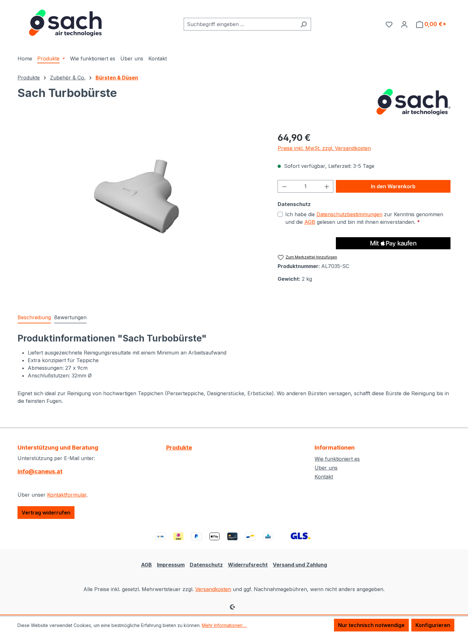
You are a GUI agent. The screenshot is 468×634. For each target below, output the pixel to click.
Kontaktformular (67, 495)
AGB (309, 222)
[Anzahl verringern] (284, 186)
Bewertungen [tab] (70, 317)
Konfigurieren (432, 625)
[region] (141, 199)
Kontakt (324, 476)
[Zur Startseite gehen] (65, 23)
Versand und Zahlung (300, 565)
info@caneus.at (40, 471)
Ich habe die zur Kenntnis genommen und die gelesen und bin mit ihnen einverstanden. (364, 218)
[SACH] (412, 102)
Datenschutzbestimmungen (349, 214)
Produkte (179, 447)
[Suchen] (303, 24)
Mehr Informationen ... (224, 625)
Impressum (171, 565)
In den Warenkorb (393, 186)
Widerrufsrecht (248, 565)
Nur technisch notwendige (371, 625)
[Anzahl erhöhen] (327, 186)
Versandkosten (213, 589)
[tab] (34, 317)
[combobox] (240, 24)
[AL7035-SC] (141, 199)
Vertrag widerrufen (46, 512)
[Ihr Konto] (404, 24)
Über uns (326, 468)
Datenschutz (206, 565)
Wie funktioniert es (337, 459)
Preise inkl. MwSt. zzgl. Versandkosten (324, 148)
